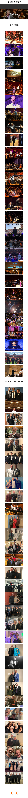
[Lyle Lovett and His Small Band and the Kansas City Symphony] (14, 217)
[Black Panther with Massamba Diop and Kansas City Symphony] (14, 76)
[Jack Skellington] (14, 140)
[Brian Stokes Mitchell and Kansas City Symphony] (14, 88)
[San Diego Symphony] (14, 345)
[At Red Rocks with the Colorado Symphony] (14, 63)
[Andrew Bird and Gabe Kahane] (14, 393)
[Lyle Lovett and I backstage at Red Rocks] (14, 624)
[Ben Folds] (14, 444)
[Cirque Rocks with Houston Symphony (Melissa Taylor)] (14, 114)
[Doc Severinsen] (14, 534)
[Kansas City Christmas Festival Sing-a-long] (14, 153)
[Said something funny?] (14, 319)
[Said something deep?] (14, 306)
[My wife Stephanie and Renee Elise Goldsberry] (14, 688)
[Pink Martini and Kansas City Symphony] (14, 281)
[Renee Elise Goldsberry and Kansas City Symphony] (14, 294)
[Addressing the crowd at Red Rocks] (14, 230)
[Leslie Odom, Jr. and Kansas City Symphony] (14, 191)
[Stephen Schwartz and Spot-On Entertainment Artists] (14, 727)
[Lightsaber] (14, 585)
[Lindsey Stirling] (14, 598)
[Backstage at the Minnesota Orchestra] (14, 432)
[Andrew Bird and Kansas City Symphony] (14, 37)
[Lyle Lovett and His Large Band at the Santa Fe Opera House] (14, 611)
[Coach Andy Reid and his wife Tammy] (14, 483)
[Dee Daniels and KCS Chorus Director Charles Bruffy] (14, 521)
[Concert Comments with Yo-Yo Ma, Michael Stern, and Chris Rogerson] (14, 509)
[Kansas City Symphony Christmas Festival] (14, 178)
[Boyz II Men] (14, 457)
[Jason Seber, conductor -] (14, 2)
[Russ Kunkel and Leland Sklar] (14, 714)
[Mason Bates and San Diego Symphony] (14, 242)
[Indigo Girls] (14, 547)
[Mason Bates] (14, 637)
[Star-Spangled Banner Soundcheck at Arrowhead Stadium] (14, 358)
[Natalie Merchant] (14, 701)
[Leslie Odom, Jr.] (14, 573)
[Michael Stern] (14, 675)
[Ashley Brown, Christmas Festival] (14, 50)
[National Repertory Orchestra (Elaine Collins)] (14, 268)
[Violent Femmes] (14, 778)
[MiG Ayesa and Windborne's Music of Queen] (14, 255)
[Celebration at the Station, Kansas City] (14, 101)
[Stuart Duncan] (14, 752)
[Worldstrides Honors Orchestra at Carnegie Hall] (14, 371)
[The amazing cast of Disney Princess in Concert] (14, 765)
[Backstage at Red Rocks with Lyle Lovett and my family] (14, 419)
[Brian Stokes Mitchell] (14, 470)
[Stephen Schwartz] (14, 739)
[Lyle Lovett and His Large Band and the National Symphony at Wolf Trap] (14, 204)
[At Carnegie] (14, 406)
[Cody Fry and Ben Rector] (14, 496)
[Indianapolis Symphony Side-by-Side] (14, 127)
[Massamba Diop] (14, 650)
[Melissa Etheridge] (14, 662)
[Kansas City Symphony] (14, 165)
